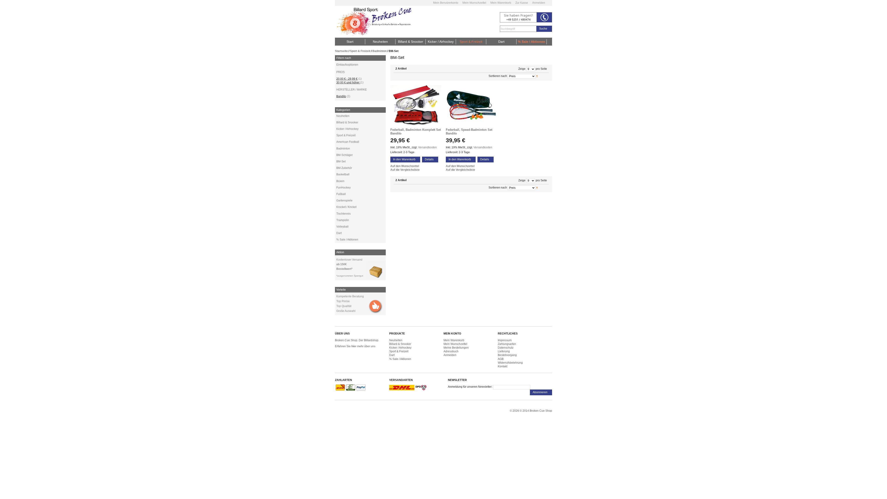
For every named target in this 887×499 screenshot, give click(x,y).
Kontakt (502, 366)
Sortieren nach (498, 76)
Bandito (341, 96)
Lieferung (504, 351)
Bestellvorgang (507, 355)
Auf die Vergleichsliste (405, 169)
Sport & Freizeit (360, 51)
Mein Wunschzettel (474, 2)
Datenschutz (505, 347)
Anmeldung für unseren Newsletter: (470, 386)
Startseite (341, 51)
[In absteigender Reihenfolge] (542, 76)
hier (353, 346)
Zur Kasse (521, 2)
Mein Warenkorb (500, 2)
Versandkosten (427, 147)
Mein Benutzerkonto (445, 2)
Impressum (505, 340)
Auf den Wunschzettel (404, 166)
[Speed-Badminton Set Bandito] (471, 105)
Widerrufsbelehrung (510, 362)
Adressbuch (451, 351)
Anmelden (538, 2)
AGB (501, 359)
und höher (348, 82)
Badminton (379, 51)
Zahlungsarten (507, 344)
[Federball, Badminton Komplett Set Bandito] (415, 105)
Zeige (522, 68)
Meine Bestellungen (456, 347)
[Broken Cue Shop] (373, 22)
